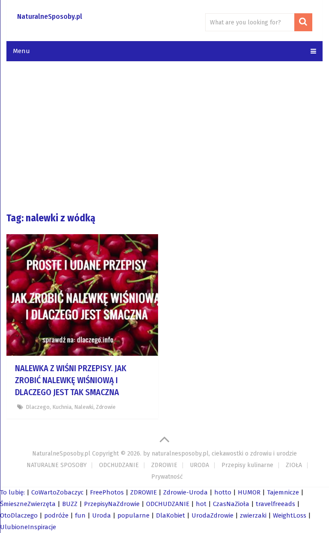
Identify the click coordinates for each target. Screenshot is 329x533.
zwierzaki (253, 515)
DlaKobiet (170, 515)
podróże (56, 515)
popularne (133, 515)
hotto (222, 492)
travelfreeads (275, 504)
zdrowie (106, 407)
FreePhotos (107, 492)
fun (80, 515)
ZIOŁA (294, 465)
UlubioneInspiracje (28, 527)
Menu (21, 51)
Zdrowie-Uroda (185, 492)
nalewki (83, 407)
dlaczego (38, 407)
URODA (199, 465)
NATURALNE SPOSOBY (57, 465)
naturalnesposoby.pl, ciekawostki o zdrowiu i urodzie (224, 453)
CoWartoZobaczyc (57, 492)
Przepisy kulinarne (247, 465)
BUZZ (70, 504)
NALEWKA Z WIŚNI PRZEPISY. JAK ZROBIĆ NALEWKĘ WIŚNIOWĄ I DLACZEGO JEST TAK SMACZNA (70, 380)
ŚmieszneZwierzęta (28, 504)
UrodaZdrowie (212, 515)
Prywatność (167, 476)
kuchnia (62, 407)
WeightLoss (289, 515)
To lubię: (12, 492)
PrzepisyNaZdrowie (112, 504)
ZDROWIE (164, 465)
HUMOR (249, 492)
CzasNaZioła (231, 504)
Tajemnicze (283, 492)
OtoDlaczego (19, 515)
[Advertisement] (164, 136)
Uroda (101, 515)
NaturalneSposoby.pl (49, 16)
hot (201, 504)
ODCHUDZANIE (119, 465)
